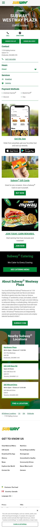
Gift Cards (5, 450)
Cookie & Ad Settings (20, 524)
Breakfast (8, 79)
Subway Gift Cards (20, 180)
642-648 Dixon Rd (10, 366)
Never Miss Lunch (26, 466)
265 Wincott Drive (10, 385)
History (4, 458)
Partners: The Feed (11, 487)
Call (7, 35)
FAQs (21, 504)
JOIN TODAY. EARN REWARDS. (20, 233)
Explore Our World (8, 466)
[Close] (37, 510)
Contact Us (6, 470)
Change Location (20, 25)
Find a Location (20, 403)
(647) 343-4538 (10, 59)
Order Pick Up (10, 41)
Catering (8, 83)
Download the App (8, 454)
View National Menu (9, 446)
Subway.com (20, 323)
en (6, 496)
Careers (23, 470)
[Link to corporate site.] (11, 436)
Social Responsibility (27, 450)
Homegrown (24, 454)
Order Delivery (29, 41)
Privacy (4, 504)
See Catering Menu (20, 269)
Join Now (20, 246)
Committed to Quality (27, 458)
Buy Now (20, 193)
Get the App (20, 138)
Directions (20, 35)
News (4, 462)
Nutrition (23, 446)
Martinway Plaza (10, 347)
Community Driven (27, 462)
